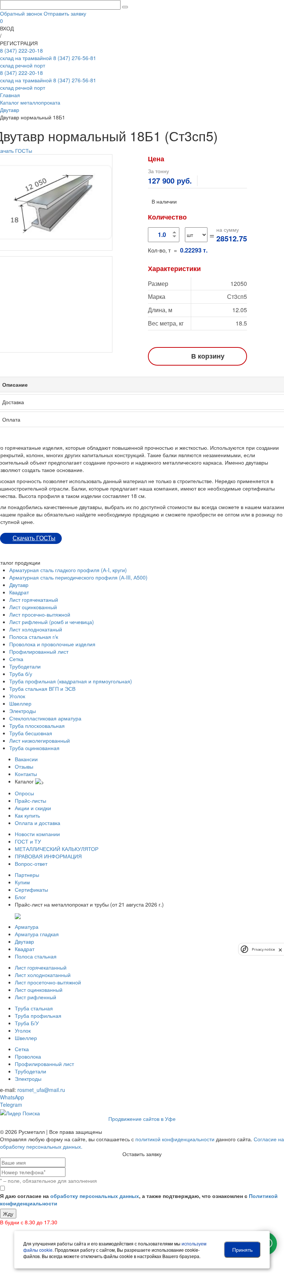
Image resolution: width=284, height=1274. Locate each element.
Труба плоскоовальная (37, 725)
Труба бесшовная (30, 733)
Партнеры (27, 874)
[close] (280, 949)
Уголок (17, 696)
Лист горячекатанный (41, 967)
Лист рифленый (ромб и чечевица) (51, 622)
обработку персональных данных (94, 1195)
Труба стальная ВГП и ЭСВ (42, 688)
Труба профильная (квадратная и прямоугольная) (70, 681)
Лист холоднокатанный (43, 974)
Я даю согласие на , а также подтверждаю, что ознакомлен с (139, 1199)
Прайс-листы (30, 800)
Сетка (16, 659)
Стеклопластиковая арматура (45, 718)
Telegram (11, 1104)
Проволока (28, 1056)
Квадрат (19, 592)
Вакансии (26, 759)
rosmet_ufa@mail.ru (41, 1089)
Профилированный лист (38, 651)
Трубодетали (25, 666)
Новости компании (37, 834)
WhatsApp (12, 1097)
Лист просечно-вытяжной (39, 614)
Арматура (26, 926)
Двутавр (18, 584)
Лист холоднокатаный (35, 629)
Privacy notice (263, 949)
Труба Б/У (27, 1023)
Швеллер (20, 703)
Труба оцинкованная (34, 748)
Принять (242, 1249)
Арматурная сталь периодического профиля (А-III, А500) (78, 577)
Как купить (27, 815)
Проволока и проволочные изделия (52, 644)
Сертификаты (31, 889)
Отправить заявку (65, 13)
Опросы (24, 793)
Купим (22, 882)
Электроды (22, 710)
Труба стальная (34, 1008)
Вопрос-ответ (31, 863)
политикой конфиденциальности (174, 1139)
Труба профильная (38, 1015)
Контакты (26, 774)
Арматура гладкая (37, 934)
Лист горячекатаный (33, 599)
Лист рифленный (35, 997)
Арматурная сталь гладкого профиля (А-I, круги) (68, 570)
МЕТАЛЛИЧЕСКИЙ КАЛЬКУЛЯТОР (56, 848)
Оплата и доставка (37, 822)
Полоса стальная (36, 956)
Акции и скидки (33, 808)
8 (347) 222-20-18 (26, 54)
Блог (20, 897)
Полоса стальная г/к (33, 636)
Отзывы (24, 766)
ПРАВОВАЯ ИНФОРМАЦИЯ (48, 856)
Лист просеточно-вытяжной (48, 982)
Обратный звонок (21, 13)
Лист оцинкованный (33, 607)
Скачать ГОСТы (34, 538)
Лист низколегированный (39, 740)
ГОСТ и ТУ (28, 841)
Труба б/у (20, 673)
